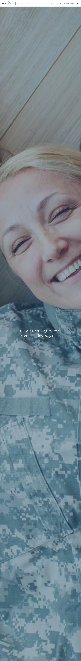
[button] (77, 3)
